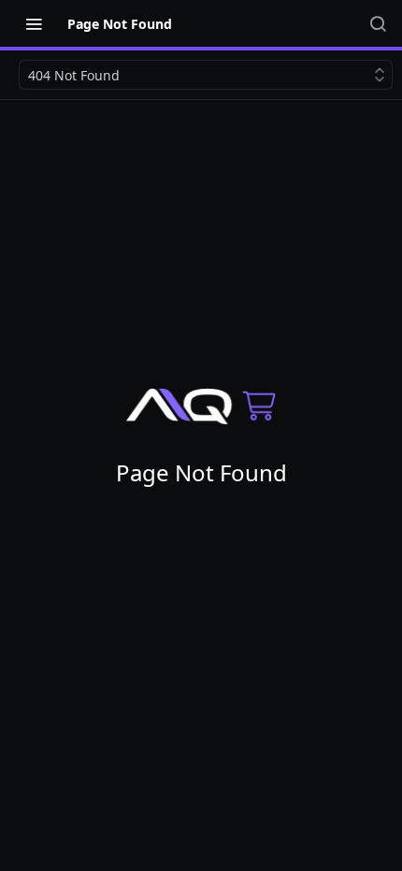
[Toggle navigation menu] (34, 23)
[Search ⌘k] (378, 23)
